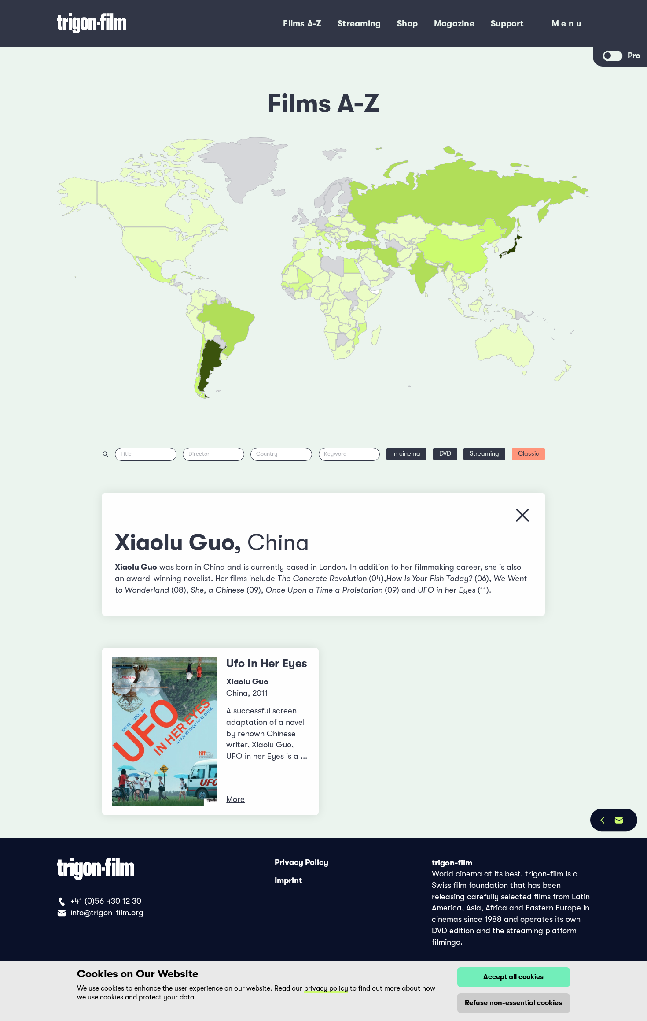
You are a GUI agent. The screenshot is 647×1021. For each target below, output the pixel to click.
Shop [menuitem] (407, 24)
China (278, 543)
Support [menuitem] (507, 24)
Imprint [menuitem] (288, 880)
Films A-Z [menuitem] (302, 24)
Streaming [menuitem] (359, 24)
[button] (440, 270)
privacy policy (326, 988)
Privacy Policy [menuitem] (301, 863)
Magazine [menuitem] (454, 24)
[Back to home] (126, 24)
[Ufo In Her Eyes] (164, 731)
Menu (567, 25)
